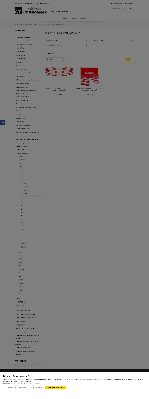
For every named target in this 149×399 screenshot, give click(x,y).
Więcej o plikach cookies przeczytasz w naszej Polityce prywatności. (22, 383)
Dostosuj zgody (36, 387)
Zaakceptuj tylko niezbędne (16, 387)
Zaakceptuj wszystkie (55, 387)
